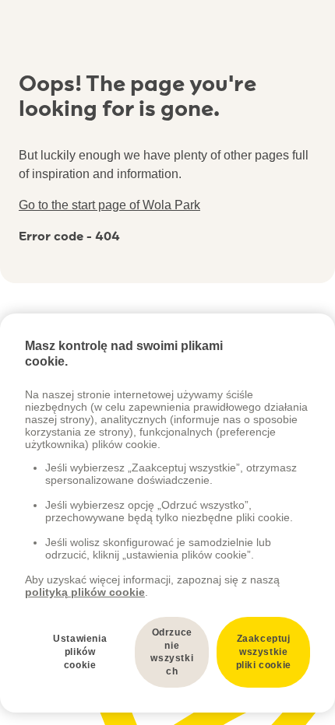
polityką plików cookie (85, 592)
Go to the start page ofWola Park (109, 205)
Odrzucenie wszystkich (171, 652)
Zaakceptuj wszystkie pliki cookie (263, 652)
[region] (167, 513)
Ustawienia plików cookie (80, 652)
